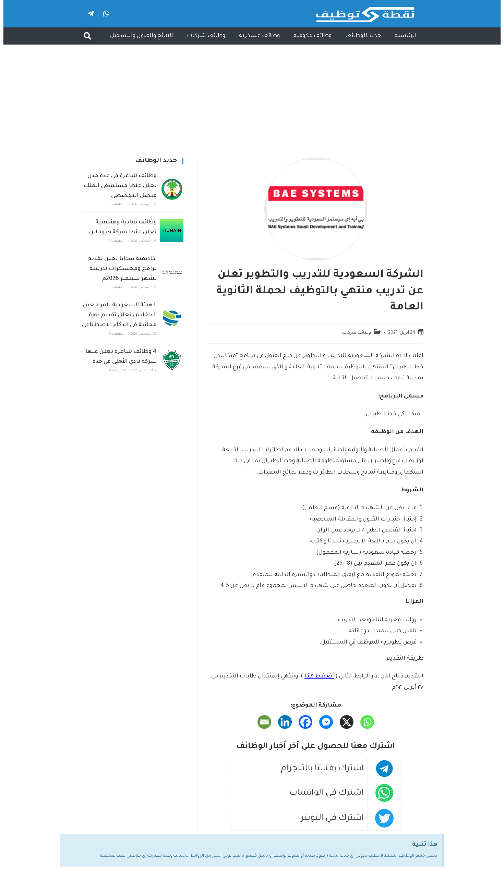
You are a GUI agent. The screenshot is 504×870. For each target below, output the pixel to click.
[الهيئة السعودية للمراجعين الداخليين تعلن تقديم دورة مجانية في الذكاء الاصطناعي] (171, 318)
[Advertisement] (252, 96)
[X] (346, 722)
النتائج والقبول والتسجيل (141, 36)
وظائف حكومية (312, 36)
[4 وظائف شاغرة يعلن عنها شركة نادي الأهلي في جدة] (171, 360)
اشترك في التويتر (332, 818)
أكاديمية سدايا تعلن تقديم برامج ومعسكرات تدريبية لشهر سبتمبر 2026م (122, 269)
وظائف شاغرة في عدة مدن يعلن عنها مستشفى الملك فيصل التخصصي (120, 186)
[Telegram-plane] (91, 14)
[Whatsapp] (106, 14)
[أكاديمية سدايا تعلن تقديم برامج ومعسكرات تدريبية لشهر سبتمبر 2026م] (171, 272)
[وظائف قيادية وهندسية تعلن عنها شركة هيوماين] (171, 230)
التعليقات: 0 (117, 205)
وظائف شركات (206, 36)
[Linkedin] (285, 722)
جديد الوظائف (363, 36)
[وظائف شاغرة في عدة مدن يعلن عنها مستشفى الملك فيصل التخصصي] (171, 189)
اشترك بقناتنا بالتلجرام (322, 769)
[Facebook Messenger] (326, 722)
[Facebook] (305, 722)
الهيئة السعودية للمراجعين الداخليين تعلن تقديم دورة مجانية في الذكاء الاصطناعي (119, 315)
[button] (87, 36)
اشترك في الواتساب (326, 793)
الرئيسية (406, 36)
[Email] (264, 722)
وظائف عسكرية (259, 36)
